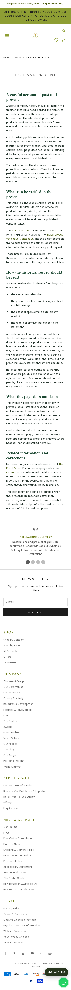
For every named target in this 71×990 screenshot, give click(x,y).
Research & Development (18, 704)
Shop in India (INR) (52, 3)
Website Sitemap (13, 942)
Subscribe (35, 612)
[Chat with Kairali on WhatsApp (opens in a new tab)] (63, 982)
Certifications (11, 692)
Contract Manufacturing (18, 785)
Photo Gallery (11, 732)
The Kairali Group (13, 681)
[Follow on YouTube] (32, 953)
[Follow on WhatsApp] (50, 953)
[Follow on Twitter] (14, 953)
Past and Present (39, 57)
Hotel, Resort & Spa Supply (19, 796)
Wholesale (9, 662)
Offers (7, 656)
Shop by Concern (13, 639)
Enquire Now (10, 808)
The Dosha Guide (13, 878)
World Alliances (12, 766)
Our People (10, 744)
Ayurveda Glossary (14, 872)
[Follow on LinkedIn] (41, 953)
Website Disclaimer (15, 931)
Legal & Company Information (21, 925)
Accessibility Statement (17, 867)
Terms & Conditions (15, 914)
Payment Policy (12, 861)
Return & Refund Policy (17, 855)
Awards (7, 727)
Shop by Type (11, 645)
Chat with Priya (56, 972)
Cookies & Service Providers (20, 919)
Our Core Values (13, 687)
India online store (22, 230)
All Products (10, 651)
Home (7, 57)
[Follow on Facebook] (5, 953)
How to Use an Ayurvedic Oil (20, 884)
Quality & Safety (13, 698)
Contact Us (26, 238)
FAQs (6, 832)
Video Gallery (11, 738)
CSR (5, 715)
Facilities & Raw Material (17, 710)
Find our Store (11, 844)
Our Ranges (10, 755)
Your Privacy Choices (16, 936)
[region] (35, 541)
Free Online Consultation (18, 838)
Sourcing (8, 749)
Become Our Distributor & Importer (24, 791)
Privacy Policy (11, 908)
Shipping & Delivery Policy (18, 850)
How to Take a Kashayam (18, 889)
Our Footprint (11, 721)
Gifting (7, 802)
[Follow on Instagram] (23, 953)
